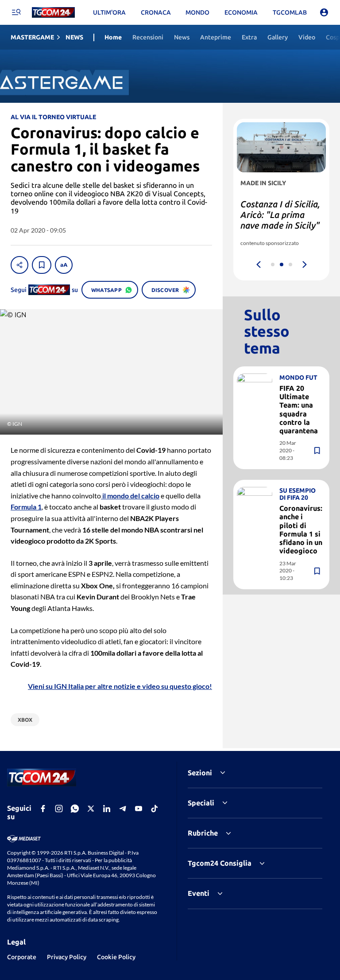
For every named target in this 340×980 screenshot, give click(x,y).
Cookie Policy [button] (116, 957)
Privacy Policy (66, 957)
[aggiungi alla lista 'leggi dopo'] (41, 265)
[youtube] (138, 808)
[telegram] (122, 808)
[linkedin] (106, 808)
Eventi (198, 893)
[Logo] (53, 12)
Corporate (21, 957)
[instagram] (58, 808)
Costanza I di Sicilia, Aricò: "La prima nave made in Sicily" (280, 214)
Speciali (201, 803)
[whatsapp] (74, 808)
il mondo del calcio (130, 495)
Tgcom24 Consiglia (219, 863)
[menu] (16, 12)
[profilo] (324, 12)
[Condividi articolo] (19, 265)
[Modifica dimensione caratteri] (64, 265)
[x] (90, 808)
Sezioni (200, 773)
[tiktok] (154, 808)
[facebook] (43, 808)
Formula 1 (26, 506)
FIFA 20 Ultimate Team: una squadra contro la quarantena (298, 409)
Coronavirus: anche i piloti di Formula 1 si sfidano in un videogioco (300, 529)
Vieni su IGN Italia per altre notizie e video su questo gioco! (120, 686)
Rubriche (203, 833)
